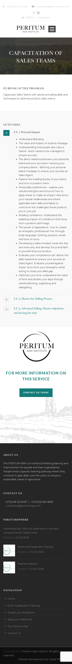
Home (11, 598)
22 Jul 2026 (22, 537)
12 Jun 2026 (37, 551)
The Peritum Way (18, 626)
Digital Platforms (59, 659)
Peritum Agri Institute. (35, 651)
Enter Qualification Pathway (24, 605)
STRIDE (29, 17)
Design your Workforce (21, 612)
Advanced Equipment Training (35, 546)
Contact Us (44, 17)
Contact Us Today (36, 392)
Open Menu (52, 29)
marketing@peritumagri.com (52, 6)
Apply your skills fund (20, 619)
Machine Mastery (28, 563)
